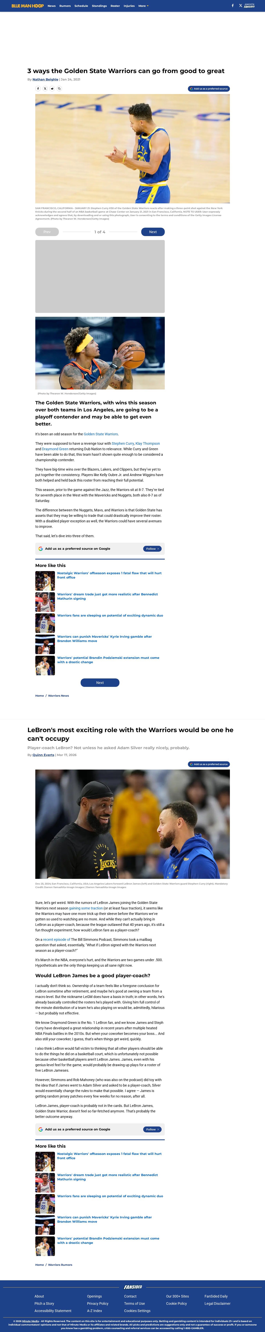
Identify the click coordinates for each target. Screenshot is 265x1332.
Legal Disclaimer (217, 1303)
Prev (47, 232)
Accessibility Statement (53, 1311)
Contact (130, 1296)
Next (153, 232)
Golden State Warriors (101, 434)
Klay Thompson (148, 443)
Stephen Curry (123, 443)
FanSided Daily (216, 1296)
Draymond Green (55, 449)
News (52, 6)
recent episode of (56, 939)
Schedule (81, 6)
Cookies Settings (137, 1311)
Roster (115, 6)
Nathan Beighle (45, 79)
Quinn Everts (43, 755)
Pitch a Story (44, 1303)
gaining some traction (86, 908)
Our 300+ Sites (177, 1296)
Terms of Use (134, 1303)
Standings (99, 6)
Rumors (65, 6)
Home (39, 695)
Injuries (129, 6)
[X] (240, 5)
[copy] (59, 88)
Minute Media (30, 1321)
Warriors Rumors (60, 1265)
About (39, 1296)
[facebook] (233, 5)
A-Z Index (94, 1311)
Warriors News (58, 695)
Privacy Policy (97, 1303)
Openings (94, 1296)
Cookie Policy (176, 1303)
